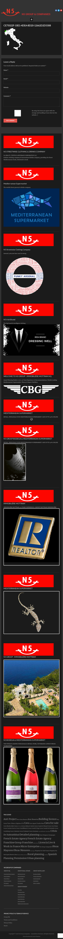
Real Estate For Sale (21, 874)
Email (6, 79)
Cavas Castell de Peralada (47, 828)
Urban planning (35, 858)
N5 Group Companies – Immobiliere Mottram (31, 933)
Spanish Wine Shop (21, 894)
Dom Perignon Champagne (47, 835)
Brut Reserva (33, 819)
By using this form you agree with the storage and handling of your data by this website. (44, 113)
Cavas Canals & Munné (41, 826)
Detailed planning (29, 834)
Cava (26, 823)
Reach (6, 925)
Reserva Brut (13, 854)
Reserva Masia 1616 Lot (22, 854)
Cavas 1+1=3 (17, 826)
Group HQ (7, 917)
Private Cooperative (7, 881)
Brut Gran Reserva (22, 819)
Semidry (46, 854)
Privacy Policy (8, 923)
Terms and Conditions (10, 920)
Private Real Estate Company (9, 874)
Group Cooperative (36, 878)
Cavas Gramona (33, 831)
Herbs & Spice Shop (21, 901)
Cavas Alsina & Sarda (28, 826)
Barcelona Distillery (37, 874)
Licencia (43, 842)
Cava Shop (20, 890)
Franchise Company (21, 881)
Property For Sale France (42, 850)
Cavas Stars (48, 831)
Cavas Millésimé (41, 831)
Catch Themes (36, 936)
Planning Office (21, 878)
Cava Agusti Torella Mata (37, 823)
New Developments (21, 876)
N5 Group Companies (46, 847)
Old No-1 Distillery (36, 883)
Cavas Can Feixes (53, 826)
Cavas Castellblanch (22, 828)
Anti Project (10, 819)
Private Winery (6, 878)
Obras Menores (21, 850)
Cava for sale (51, 823)
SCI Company (20, 883)
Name (6, 70)
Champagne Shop (21, 892)
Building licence (47, 819)
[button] (31, 19)
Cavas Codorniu (14, 831)
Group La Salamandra (37, 876)
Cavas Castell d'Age (33, 828)
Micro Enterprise (30, 846)
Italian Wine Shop (21, 899)
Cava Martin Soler (9, 826)
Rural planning (36, 854)
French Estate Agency (15, 838)
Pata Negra (32, 850)
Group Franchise (24, 842)
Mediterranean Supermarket (23, 903)
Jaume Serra (35, 843)
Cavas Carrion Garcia (10, 828)
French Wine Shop (21, 896)
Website (6, 87)
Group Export (35, 881)
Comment (7, 96)
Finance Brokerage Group (8, 885)
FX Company (6, 883)
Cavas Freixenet (24, 831)
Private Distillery (7, 876)
